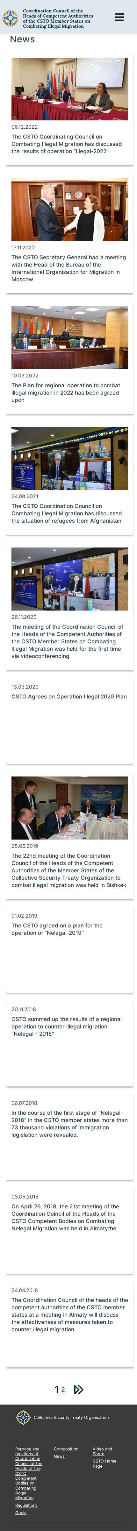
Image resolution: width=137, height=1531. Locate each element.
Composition (66, 1449)
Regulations (26, 1505)
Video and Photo (102, 1451)
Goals (20, 1512)
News (59, 1456)
